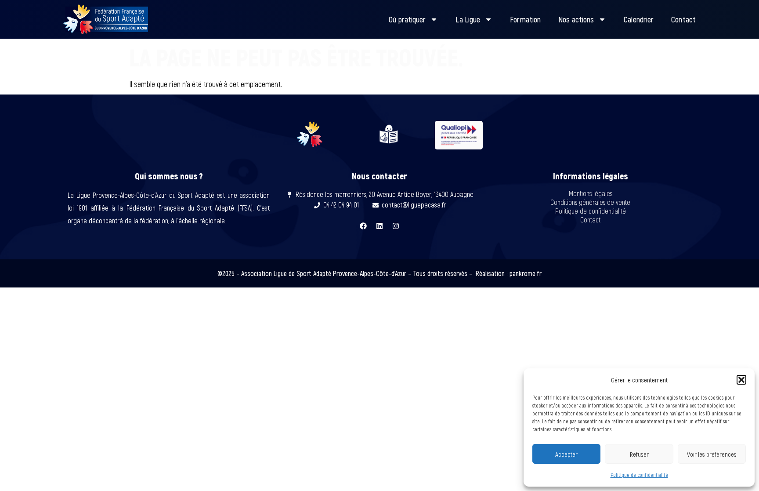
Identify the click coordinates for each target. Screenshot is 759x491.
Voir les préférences (712, 454)
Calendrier (639, 19)
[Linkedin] (379, 226)
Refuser (639, 454)
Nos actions (576, 19)
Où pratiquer (407, 19)
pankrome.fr (526, 273)
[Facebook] (363, 226)
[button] (741, 379)
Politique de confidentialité (639, 475)
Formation (525, 19)
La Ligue (467, 19)
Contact (683, 19)
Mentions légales (590, 193)
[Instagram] (396, 226)
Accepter (566, 454)
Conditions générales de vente (590, 202)
